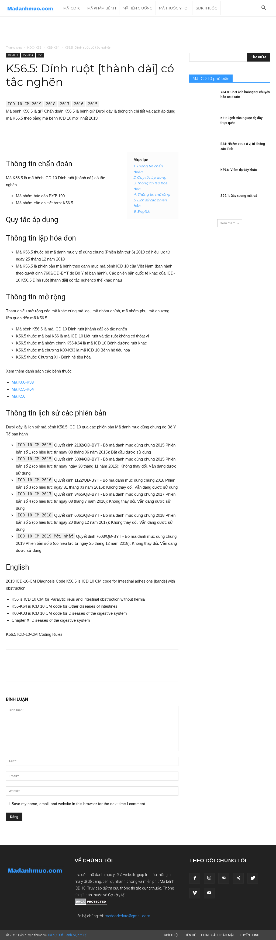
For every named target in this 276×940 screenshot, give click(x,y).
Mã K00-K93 (23, 382)
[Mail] (223, 878)
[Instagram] (209, 878)
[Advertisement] (138, 31)
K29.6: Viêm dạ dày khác (238, 170)
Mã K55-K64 (23, 389)
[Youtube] (209, 893)
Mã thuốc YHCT (174, 8)
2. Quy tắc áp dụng (149, 177)
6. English (141, 211)
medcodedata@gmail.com (127, 916)
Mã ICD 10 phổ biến (210, 78)
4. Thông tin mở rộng (151, 194)
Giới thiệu (172, 935)
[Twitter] (252, 878)
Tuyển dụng (249, 935)
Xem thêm (228, 223)
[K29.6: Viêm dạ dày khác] (202, 176)
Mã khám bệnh (101, 8)
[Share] (238, 878)
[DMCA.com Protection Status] (91, 903)
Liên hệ (190, 935)
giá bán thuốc (91, 895)
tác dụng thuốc (148, 888)
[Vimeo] (194, 893)
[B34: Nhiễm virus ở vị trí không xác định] (202, 150)
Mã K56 (18, 396)
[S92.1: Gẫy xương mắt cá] (202, 202)
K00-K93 (34, 47)
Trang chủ (14, 47)
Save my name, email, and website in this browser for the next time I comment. (79, 804)
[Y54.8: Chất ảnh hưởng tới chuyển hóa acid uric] (202, 99)
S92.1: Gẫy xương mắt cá (238, 196)
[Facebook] (194, 878)
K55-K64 (53, 47)
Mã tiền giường (137, 8)
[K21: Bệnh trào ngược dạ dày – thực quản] (202, 125)
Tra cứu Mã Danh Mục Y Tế (66, 935)
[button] (263, 8)
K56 (40, 55)
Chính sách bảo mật (218, 935)
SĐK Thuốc (206, 8)
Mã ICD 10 (72, 8)
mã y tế (81, 881)
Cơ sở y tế (116, 895)
